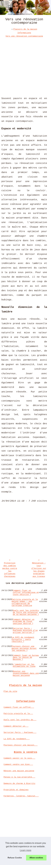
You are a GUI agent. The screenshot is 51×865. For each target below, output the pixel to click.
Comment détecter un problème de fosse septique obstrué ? (23, 621)
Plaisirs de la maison (25, 29)
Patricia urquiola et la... (18, 713)
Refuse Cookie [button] (15, 857)
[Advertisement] (25, 65)
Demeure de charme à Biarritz (19, 783)
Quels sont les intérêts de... (20, 720)
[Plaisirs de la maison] (25, 7)
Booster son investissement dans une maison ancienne (26, 673)
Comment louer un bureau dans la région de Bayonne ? (26, 657)
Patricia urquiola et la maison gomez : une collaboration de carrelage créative (25, 602)
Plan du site (10, 691)
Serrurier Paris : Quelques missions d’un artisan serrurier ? (25, 630)
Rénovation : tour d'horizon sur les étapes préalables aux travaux (38, 569)
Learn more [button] (25, 850)
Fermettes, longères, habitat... (21, 796)
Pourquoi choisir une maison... (21, 745)
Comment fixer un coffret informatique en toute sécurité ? (26, 592)
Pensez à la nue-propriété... (19, 777)
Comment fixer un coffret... (19, 707)
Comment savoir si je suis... (19, 758)
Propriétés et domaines (16, 790)
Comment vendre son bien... (18, 764)
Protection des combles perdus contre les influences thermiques (9, 569)
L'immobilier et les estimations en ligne (24, 665)
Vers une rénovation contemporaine (24, 36)
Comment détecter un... (16, 726)
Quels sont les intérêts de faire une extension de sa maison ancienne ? (26, 612)
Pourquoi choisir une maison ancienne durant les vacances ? (24, 648)
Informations (24, 33)
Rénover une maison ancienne (19, 771)
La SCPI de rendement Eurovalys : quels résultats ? (23, 639)
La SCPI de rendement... (17, 739)
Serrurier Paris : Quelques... (20, 732)
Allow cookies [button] (36, 857)
